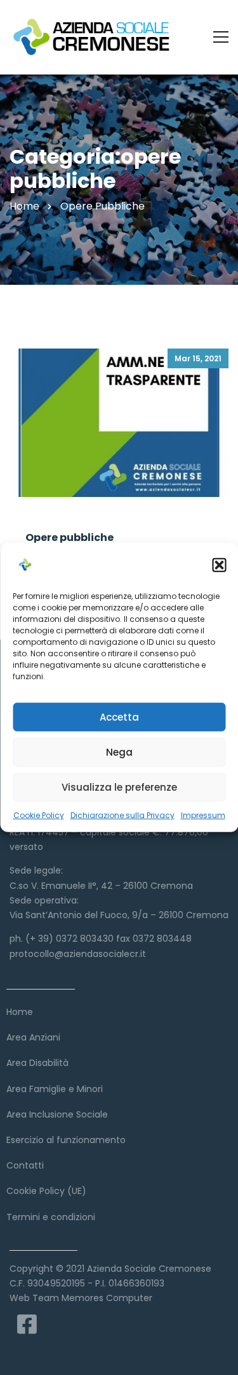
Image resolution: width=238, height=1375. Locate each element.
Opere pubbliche (69, 537)
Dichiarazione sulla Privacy (122, 815)
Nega (119, 751)
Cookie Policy (38, 815)
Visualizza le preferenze (119, 786)
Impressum (203, 815)
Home (24, 206)
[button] (219, 565)
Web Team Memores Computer (81, 1298)
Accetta (119, 716)
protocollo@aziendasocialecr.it (78, 953)
